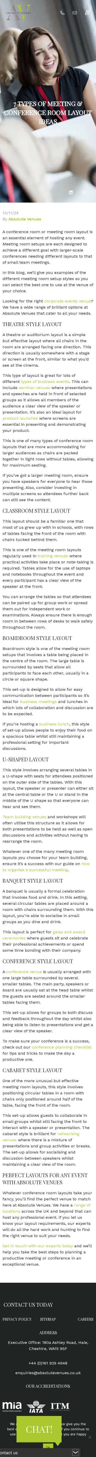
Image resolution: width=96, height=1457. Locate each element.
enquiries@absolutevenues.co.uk (48, 1372)
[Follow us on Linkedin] (71, 192)
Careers (85, 1319)
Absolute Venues (24, 219)
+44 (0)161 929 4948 (48, 1363)
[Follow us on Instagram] (84, 192)
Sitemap (48, 1319)
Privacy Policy (17, 1319)
